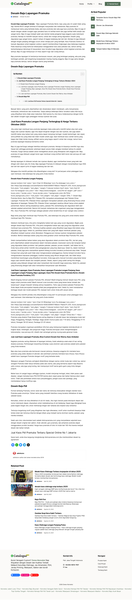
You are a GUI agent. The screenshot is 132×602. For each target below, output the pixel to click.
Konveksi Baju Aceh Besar (111, 591)
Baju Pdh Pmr (40, 499)
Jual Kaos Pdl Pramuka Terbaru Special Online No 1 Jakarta (45, 101)
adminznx (15, 16)
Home (81, 4)
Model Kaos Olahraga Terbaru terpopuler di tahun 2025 (58, 472)
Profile (90, 4)
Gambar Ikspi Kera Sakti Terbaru (48, 513)
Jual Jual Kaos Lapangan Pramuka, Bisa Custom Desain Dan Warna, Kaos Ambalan (47, 93)
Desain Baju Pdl (24, 96)
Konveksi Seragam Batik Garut (51, 589)
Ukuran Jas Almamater (104, 25)
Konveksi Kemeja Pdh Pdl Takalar (76, 589)
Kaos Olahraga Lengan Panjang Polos (50, 525)
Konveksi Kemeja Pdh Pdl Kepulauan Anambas (106, 589)
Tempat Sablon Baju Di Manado (107, 49)
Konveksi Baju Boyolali (30, 589)
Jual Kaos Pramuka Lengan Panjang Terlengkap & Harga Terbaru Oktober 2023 (46, 81)
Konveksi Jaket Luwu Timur (11, 589)
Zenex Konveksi (38, 560)
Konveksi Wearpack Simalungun (67, 591)
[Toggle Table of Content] (81, 74)
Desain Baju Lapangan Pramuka (29, 78)
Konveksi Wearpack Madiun (90, 591)
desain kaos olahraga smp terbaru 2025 (51, 487)
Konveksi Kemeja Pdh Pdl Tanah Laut (40, 591)
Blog (100, 4)
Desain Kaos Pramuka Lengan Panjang (33, 84)
